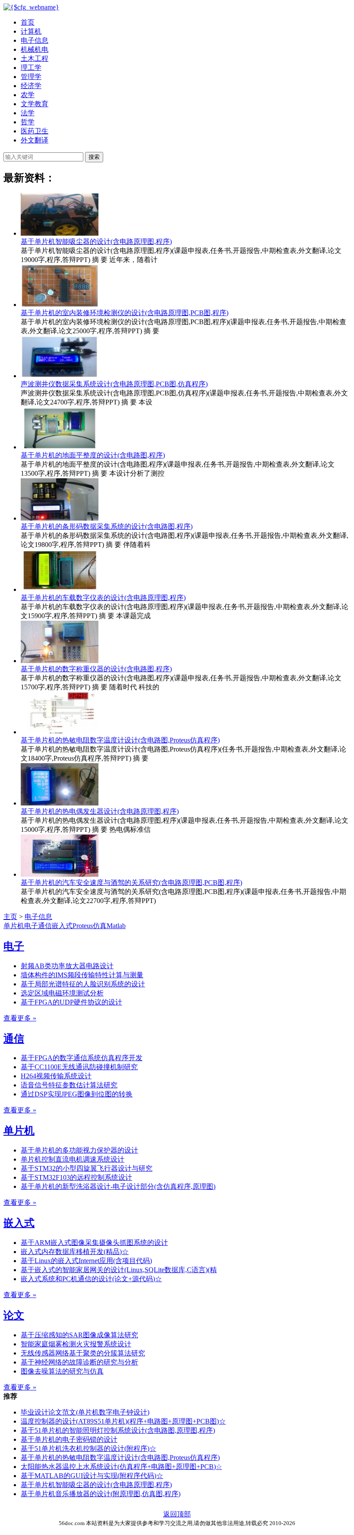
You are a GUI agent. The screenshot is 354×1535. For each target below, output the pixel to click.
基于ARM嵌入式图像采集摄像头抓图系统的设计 (94, 1242)
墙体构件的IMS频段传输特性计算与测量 (82, 975)
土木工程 (34, 58)
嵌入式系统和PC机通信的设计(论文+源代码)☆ (91, 1278)
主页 (10, 916)
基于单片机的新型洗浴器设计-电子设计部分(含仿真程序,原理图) (118, 1186)
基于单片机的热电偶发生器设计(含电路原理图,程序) (100, 811)
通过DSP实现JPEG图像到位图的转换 (77, 1094)
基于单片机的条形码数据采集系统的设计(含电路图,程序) (107, 526)
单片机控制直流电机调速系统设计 (72, 1159)
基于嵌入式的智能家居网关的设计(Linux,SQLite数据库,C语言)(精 (119, 1269)
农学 (28, 94)
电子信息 (34, 40)
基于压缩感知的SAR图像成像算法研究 (79, 1335)
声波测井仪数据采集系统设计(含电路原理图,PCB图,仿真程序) (114, 384)
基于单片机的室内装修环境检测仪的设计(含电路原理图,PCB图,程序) (124, 312)
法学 (28, 113)
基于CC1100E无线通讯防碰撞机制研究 (79, 1067)
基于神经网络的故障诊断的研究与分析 (79, 1362)
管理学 (31, 76)
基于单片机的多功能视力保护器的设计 (79, 1150)
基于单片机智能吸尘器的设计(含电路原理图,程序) (96, 241)
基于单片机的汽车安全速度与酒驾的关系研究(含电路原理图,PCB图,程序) (131, 882)
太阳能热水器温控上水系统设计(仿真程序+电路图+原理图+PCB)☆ (121, 1466)
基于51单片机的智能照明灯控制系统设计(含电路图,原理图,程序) (118, 1430)
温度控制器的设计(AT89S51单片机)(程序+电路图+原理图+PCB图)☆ (123, 1421)
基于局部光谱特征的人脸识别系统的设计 (83, 984)
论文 (13, 1315)
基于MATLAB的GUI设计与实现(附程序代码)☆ (92, 1475)
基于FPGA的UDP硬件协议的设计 (71, 1002)
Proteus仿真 (90, 925)
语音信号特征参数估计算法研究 (69, 1085)
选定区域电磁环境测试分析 (62, 993)
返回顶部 (177, 1514)
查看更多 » (19, 1018)
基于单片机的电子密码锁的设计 (69, 1439)
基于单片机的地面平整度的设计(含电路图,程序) (93, 455)
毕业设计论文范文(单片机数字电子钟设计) (85, 1412)
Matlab (116, 925)
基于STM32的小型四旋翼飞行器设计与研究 (86, 1168)
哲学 (28, 122)
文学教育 (34, 103)
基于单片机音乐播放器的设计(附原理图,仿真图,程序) (100, 1493)
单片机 (13, 925)
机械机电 (34, 49)
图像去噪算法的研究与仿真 (62, 1371)
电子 (31, 925)
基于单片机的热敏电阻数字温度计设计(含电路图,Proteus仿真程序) (120, 740)
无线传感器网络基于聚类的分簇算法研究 (83, 1353)
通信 (45, 925)
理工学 (31, 67)
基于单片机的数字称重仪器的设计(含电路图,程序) (96, 669)
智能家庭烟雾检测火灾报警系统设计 (76, 1344)
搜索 (94, 157)
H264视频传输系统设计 (56, 1076)
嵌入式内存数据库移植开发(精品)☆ (75, 1251)
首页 (28, 22)
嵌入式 (62, 925)
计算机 (31, 31)
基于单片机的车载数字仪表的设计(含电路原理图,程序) (103, 597)
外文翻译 (34, 140)
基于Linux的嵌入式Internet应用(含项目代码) (86, 1260)
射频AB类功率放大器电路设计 (67, 966)
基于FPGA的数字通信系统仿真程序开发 (81, 1057)
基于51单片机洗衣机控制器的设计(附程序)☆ (88, 1448)
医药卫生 (34, 131)
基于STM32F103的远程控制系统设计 (76, 1177)
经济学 (31, 85)
